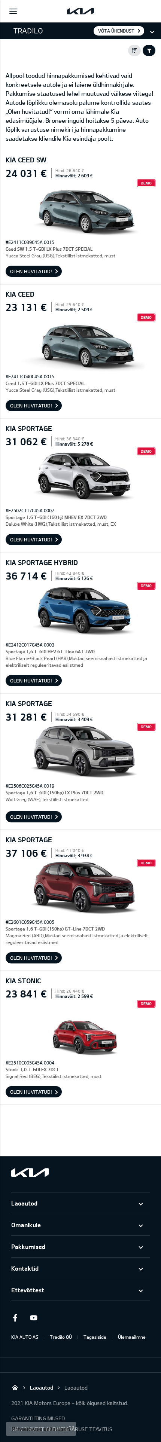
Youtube (33, 1318)
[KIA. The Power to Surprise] (30, 1172)
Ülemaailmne (132, 1336)
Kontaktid (25, 1268)
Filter (149, 50)
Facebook (15, 1318)
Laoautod (24, 1203)
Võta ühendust (116, 30)
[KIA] (80, 11)
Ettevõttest (27, 1289)
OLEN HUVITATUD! (31, 271)
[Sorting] (134, 50)
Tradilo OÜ (61, 1336)
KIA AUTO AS (24, 1336)
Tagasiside (94, 1336)
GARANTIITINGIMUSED (38, 1418)
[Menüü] (13, 11)
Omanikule (26, 1224)
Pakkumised (28, 1246)
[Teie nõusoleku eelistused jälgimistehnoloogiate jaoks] (41, 1429)
